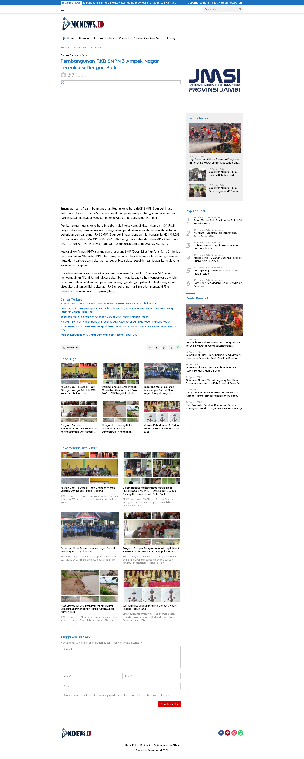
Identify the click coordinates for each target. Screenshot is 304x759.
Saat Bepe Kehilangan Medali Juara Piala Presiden (218, 284)
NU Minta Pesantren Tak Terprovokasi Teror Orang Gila (216, 234)
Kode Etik (131, 745)
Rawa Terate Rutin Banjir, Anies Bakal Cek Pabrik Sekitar (218, 222)
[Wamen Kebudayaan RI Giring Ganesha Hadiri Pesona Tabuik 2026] (162, 411)
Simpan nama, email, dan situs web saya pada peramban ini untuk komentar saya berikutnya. (116, 695)
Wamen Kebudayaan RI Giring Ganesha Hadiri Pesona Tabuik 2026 (100, 334)
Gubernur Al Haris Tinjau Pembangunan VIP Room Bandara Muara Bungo (223, 189)
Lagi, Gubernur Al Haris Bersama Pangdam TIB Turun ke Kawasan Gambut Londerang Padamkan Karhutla (214, 161)
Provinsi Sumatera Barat (148, 38)
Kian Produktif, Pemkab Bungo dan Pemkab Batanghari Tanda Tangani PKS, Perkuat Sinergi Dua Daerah (214, 406)
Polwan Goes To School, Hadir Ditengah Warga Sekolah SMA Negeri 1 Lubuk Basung (109, 303)
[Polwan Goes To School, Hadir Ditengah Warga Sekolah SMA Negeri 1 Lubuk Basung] (79, 373)
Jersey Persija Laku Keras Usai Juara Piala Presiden (216, 272)
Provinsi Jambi (103, 38)
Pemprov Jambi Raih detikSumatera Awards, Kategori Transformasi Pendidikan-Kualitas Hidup (212, 394)
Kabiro (71, 73)
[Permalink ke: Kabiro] (63, 75)
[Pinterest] (227, 733)
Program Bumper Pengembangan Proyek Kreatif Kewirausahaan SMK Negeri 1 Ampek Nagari (116, 321)
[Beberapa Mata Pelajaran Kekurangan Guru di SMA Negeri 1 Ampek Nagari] (162, 373)
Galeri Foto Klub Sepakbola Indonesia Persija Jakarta (216, 247)
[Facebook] (221, 733)
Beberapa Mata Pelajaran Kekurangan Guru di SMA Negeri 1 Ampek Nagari (105, 316)
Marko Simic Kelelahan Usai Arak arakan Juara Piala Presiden (218, 259)
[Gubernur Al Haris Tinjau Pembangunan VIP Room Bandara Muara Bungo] (197, 190)
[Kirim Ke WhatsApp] (178, 347)
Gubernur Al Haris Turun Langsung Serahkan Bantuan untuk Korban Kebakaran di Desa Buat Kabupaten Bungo (214, 382)
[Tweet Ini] (157, 347)
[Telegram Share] (171, 347)
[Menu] (63, 9)
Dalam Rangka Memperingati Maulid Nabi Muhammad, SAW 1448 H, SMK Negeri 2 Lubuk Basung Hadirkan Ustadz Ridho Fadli (117, 310)
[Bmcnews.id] (83, 23)
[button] (239, 9)
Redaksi (145, 745)
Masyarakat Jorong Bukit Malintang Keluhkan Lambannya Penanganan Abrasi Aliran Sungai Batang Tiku (119, 328)
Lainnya (171, 38)
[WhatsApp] (240, 733)
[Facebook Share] (150, 347)
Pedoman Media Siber (166, 745)
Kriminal (124, 38)
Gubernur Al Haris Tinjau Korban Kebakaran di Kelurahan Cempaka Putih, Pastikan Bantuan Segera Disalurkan (220, 2)
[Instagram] (234, 733)
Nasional (84, 38)
